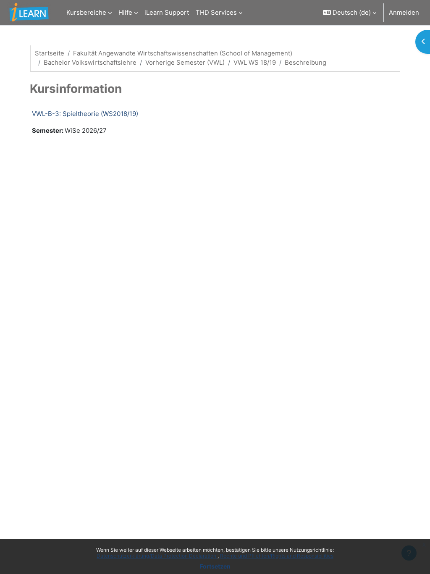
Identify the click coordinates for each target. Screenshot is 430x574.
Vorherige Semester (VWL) (185, 62)
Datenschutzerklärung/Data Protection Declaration (157, 556)
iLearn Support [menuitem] (166, 12)
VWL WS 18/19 (254, 62)
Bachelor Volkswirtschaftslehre (90, 62)
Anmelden (404, 12)
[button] (349, 12)
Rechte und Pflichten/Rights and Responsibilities (276, 556)
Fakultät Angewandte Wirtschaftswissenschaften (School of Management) (182, 53)
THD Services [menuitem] (216, 12)
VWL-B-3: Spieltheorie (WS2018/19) (85, 114)
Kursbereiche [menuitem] (86, 12)
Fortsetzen (215, 566)
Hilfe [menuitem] (125, 12)
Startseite (49, 53)
